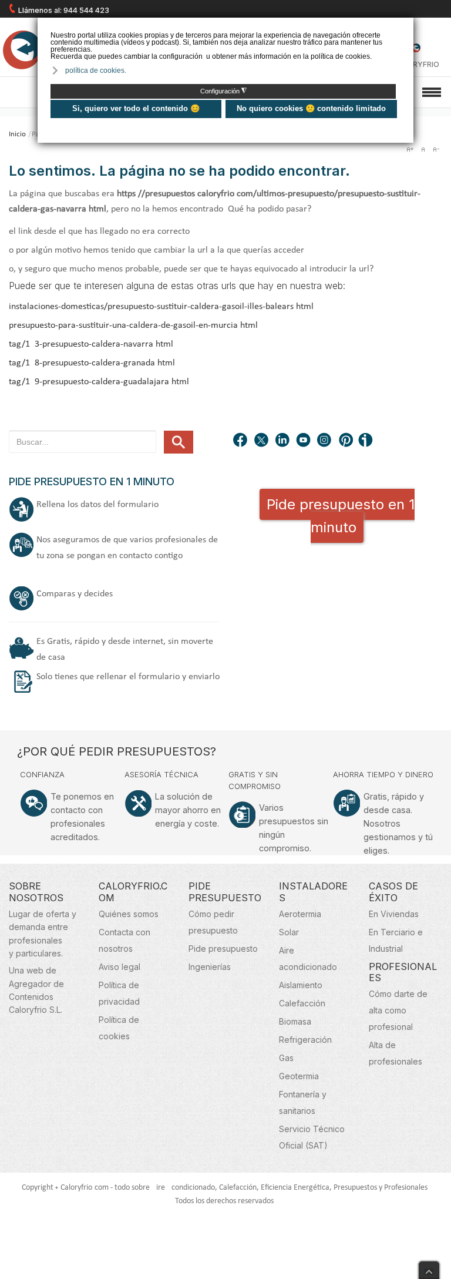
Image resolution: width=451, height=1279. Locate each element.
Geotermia (299, 1076)
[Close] (429, 1267)
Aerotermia (300, 914)
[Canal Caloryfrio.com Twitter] (262, 441)
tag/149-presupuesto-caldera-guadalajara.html (99, 382)
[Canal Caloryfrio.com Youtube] (304, 441)
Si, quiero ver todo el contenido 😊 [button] (136, 108)
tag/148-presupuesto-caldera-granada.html (92, 363)
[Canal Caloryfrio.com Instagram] (325, 441)
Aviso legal (119, 967)
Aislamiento (300, 985)
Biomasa (295, 1021)
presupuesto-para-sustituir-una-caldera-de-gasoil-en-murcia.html (133, 325)
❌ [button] (406, 25)
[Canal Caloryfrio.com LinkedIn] (283, 441)
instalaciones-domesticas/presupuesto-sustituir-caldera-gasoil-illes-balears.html (161, 306)
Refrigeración (305, 1040)
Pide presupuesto (223, 949)
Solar (289, 932)
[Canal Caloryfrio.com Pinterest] (346, 441)
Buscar (178, 442)
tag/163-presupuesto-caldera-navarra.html (91, 344)
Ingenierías (210, 967)
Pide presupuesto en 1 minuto (341, 515)
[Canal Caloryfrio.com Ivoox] (367, 441)
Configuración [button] (223, 91)
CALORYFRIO (415, 64)
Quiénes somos (129, 914)
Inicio (17, 134)
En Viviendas (394, 914)
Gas (286, 1058)
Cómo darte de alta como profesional (398, 1010)
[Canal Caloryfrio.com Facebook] (240, 441)
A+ (409, 149)
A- (435, 149)
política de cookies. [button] (95, 70)
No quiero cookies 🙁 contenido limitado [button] (311, 108)
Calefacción (302, 1003)
